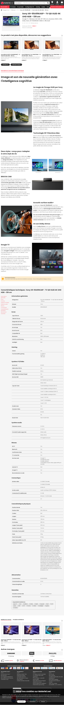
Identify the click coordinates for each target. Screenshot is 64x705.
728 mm (42, 519)
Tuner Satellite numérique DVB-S (48, 394)
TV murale (15, 607)
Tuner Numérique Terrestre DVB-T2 (48, 385)
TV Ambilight (40, 605)
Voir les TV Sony (16, 64)
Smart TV (15, 604)
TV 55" (14, 605)
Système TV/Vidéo (5, 302)
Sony (41, 304)
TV (18, 10)
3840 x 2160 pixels (44, 336)
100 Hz (41, 371)
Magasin (52, 4)
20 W (43, 429)
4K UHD (42, 365)
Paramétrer (33, 701)
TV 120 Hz (34, 605)
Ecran (2, 299)
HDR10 (41, 377)
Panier (62, 4)
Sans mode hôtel (44, 417)
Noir (41, 513)
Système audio (4, 304)
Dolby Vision (43, 383)
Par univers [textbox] (18, 3)
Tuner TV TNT (43, 403)
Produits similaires (18, 619)
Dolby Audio (43, 432)
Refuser (43, 701)
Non (41, 330)
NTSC (41, 409)
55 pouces (43, 318)
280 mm (42, 522)
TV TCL (31, 656)
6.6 (41, 540)
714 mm (42, 528)
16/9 (41, 324)
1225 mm (42, 516)
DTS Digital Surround (45, 438)
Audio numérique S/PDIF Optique (48, 490)
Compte (57, 4)
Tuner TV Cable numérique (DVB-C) (49, 391)
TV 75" (23, 605)
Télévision (13, 10)
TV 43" (51, 604)
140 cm (42, 321)
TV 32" (47, 604)
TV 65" (19, 605)
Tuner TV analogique (45, 400)
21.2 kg (41, 537)
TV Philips (52, 656)
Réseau (2, 305)
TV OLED (31, 604)
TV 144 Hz (28, 605)
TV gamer (47, 605)
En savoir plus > (9, 697)
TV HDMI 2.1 (25, 604)
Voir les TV (5, 64)
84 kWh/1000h (43, 578)
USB (43, 493)
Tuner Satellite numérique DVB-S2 (48, 388)
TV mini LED (42, 604)
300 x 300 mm (43, 510)
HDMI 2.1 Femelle (46, 481)
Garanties (3, 313)
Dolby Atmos (43, 435)
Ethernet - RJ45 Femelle (46, 496)
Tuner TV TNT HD (44, 397)
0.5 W (41, 581)
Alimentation (4, 312)
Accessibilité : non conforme (55, 684)
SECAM (42, 412)
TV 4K (20, 604)
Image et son (6, 10)
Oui (41, 327)
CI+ (41, 499)
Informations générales (4, 297)
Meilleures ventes (6, 619)
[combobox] (18, 3)
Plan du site (51, 674)
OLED (41, 315)
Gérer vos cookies (53, 683)
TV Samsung (11, 656)
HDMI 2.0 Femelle (46, 484)
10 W (43, 426)
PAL (41, 414)
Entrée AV (42, 487)
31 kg (41, 534)
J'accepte (21, 701)
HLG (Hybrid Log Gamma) (46, 380)
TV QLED (36, 604)
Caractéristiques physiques (4, 309)
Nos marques (52, 675)
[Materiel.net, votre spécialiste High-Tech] (7, 3)
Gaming (3, 301)
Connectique (4, 307)
